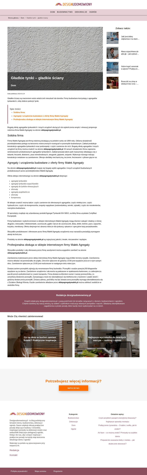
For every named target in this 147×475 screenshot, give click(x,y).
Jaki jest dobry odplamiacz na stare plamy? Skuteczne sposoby (129, 38)
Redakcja (14, 450)
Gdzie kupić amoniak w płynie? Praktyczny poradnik (129, 67)
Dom (52, 12)
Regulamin (58, 471)
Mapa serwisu (40, 471)
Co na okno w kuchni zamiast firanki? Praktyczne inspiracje (40, 339)
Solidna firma (19, 112)
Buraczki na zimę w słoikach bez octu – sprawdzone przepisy (130, 82)
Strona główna (13, 18)
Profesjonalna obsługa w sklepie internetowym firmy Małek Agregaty (43, 119)
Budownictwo (65, 12)
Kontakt (13, 455)
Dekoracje (81, 12)
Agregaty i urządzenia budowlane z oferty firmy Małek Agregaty (40, 116)
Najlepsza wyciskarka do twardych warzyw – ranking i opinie (107, 339)
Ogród (93, 12)
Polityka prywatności (19, 471)
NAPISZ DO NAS (73, 388)
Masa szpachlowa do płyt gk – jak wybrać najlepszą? (129, 53)
